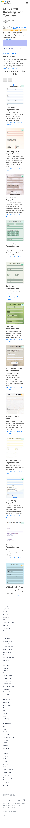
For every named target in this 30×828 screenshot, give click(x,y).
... (8, 28)
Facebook (5, 800)
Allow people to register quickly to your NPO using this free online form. (15, 467)
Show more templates (9, 53)
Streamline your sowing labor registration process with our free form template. (14, 293)
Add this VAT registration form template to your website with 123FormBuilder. (15, 592)
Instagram (24, 800)
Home (4, 28)
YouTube (19, 800)
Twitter (9, 800)
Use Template (7, 39)
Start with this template (10, 68)
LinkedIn (14, 800)
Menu (27, 2)
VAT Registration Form (14, 587)
